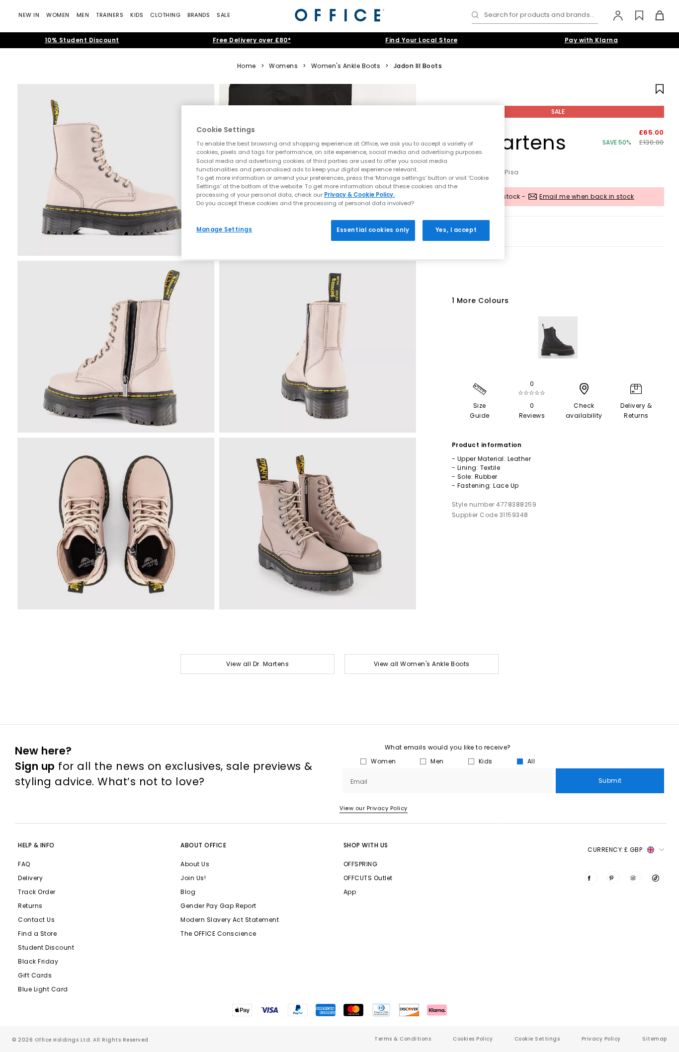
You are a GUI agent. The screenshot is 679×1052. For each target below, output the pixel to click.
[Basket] (654, 15)
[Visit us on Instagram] (635, 877)
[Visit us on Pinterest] (613, 877)
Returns (30, 906)
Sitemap (654, 1039)
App (349, 892)
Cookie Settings (537, 1039)
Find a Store (37, 933)
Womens (283, 66)
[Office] (339, 15)
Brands (198, 15)
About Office (203, 845)
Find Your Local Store (421, 40)
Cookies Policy (473, 1039)
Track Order (37, 892)
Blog (187, 892)
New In (28, 15)
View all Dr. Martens (257, 664)
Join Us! (193, 878)
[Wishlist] (633, 15)
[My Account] (613, 15)
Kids (136, 15)
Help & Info (36, 845)
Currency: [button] (615, 849)
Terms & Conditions (402, 1039)
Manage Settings (224, 229)
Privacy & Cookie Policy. (359, 195)
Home (246, 66)
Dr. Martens (509, 142)
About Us (194, 864)
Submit (610, 780)
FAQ (24, 864)
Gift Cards (35, 975)
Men (83, 15)
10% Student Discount (82, 40)
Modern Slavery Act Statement (229, 919)
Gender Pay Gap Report (218, 906)
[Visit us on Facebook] (591, 877)
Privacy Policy (601, 1039)
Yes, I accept (456, 230)
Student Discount (46, 947)
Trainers (109, 15)
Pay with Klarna (591, 40)
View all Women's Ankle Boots (422, 664)
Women (58, 15)
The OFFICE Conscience (218, 933)
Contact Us (36, 919)
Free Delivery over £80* (252, 40)
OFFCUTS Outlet (368, 878)
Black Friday (38, 961)
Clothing (165, 15)
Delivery (30, 878)
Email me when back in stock (586, 196)
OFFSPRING (360, 864)
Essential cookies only (373, 230)
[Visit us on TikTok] (657, 877)
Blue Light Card (43, 989)
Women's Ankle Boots (346, 66)
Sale (223, 15)
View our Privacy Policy (374, 808)
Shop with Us (365, 845)
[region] (343, 182)
